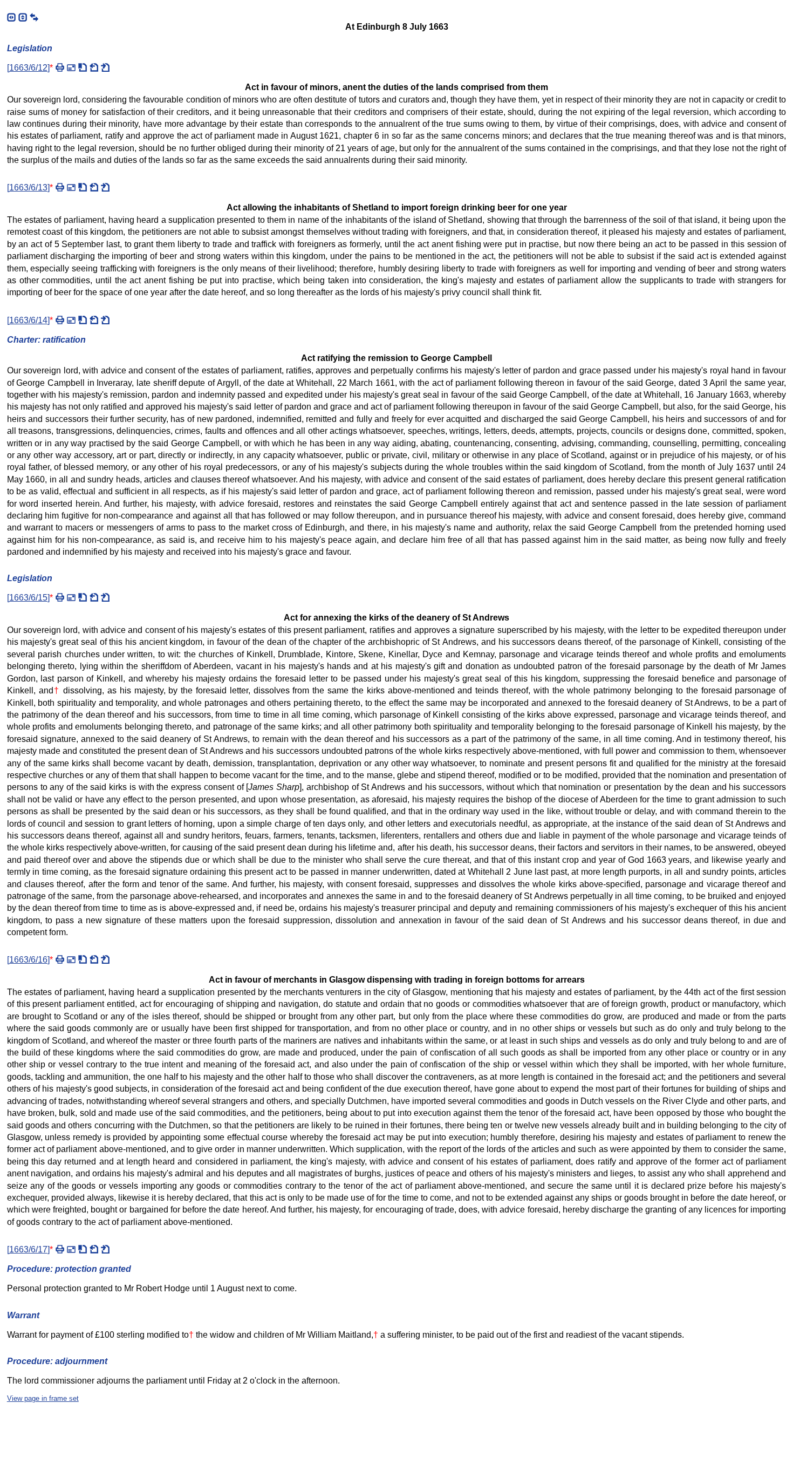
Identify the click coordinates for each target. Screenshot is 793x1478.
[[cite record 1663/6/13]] (82, 187)
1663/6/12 (28, 67)
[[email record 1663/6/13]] (71, 187)
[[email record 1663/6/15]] (71, 597)
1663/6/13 (28, 187)
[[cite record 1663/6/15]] (82, 597)
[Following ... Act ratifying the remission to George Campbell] (105, 187)
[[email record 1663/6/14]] (71, 320)
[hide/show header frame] (22, 17)
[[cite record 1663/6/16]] (82, 959)
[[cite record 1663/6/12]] (82, 67)
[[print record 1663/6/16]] (60, 959)
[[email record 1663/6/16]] (71, 959)
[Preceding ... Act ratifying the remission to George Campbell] (94, 597)
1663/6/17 (28, 1249)
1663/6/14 (28, 320)
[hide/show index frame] (11, 17)
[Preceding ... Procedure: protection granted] (94, 67)
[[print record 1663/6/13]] (60, 187)
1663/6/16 (28, 959)
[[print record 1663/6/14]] (60, 320)
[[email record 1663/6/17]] (71, 1249)
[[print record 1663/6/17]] (60, 1249)
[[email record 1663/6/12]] (71, 67)
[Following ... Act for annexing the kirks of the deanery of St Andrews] (105, 320)
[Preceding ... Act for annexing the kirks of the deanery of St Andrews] (94, 959)
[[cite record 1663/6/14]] (82, 320)
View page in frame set (43, 1398)
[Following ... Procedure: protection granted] (105, 959)
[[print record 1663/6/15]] (60, 597)
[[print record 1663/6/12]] (60, 67)
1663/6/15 (28, 597)
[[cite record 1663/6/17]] (82, 1249)
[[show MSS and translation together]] (34, 17)
